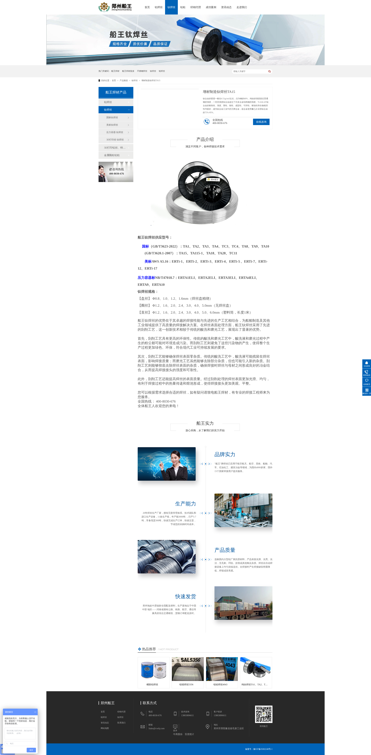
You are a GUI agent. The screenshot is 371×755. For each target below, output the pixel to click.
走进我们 (242, 7)
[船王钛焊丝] (185, 64)
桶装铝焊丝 (152, 684)
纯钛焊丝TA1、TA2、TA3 (255, 684)
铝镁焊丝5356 (186, 684)
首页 (147, 7)
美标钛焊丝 (112, 125)
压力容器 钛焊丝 (114, 132)
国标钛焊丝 (112, 117)
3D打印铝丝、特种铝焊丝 (116, 147)
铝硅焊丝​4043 (220, 684)
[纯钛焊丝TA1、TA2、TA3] (256, 669)
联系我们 (121, 723)
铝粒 (183, 7)
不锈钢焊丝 (142, 71)
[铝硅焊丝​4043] (222, 669)
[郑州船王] (115, 11)
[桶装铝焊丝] (154, 669)
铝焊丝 (159, 7)
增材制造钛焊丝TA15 (150, 80)
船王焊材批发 (128, 71)
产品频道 (124, 80)
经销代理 (195, 7)
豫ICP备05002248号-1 (262, 749)
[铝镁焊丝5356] (188, 669)
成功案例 (211, 7)
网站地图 (105, 728)
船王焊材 (115, 71)
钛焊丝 (171, 7)
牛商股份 (177, 734)
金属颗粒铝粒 (112, 155)
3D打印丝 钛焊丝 (115, 139)
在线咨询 (261, 121)
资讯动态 (226, 7)
